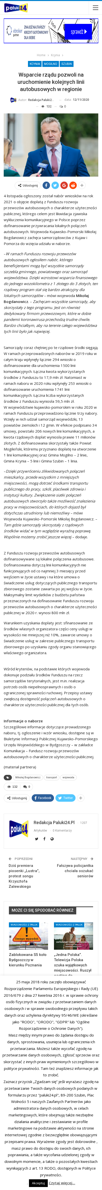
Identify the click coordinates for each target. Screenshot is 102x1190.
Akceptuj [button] (38, 1183)
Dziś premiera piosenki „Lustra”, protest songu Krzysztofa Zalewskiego (24, 876)
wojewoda (68, 777)
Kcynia (35, 64)
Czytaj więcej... (62, 1182)
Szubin (66, 64)
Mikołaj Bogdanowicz (28, 777)
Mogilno (50, 64)
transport (51, 777)
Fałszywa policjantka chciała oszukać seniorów (75, 870)
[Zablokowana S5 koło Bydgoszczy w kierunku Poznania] (28, 936)
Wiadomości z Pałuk (24, 924)
